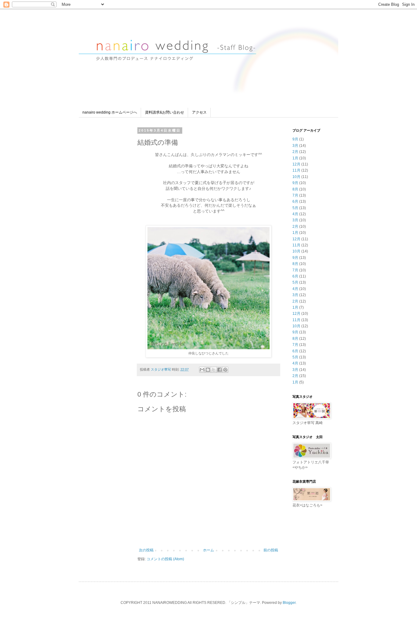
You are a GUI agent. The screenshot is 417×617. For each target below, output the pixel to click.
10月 (296, 177)
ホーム (208, 550)
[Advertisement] (106, 219)
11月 (296, 170)
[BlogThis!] (208, 370)
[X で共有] (214, 370)
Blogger (289, 603)
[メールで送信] (202, 370)
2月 (295, 152)
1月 (295, 158)
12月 (296, 164)
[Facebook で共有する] (219, 370)
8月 (295, 189)
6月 (295, 201)
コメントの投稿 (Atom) (165, 559)
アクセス (199, 112)
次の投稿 (146, 550)
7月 (295, 195)
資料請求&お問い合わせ (164, 112)
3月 (295, 145)
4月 (295, 214)
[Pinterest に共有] (225, 370)
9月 (295, 139)
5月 (295, 208)
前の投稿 (270, 550)
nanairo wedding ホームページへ (109, 112)
